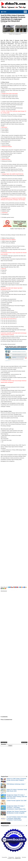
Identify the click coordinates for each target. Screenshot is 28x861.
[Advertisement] (14, 524)
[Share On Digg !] (15, 587)
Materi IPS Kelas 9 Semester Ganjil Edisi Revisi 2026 (17, 790)
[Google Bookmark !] (2, 588)
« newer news (4, 742)
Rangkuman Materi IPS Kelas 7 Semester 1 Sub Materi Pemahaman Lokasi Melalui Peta (16, 807)
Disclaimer (24, 857)
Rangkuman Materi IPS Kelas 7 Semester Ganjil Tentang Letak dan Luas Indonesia (17, 796)
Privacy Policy (18, 857)
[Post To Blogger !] (21, 587)
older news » (24, 742)
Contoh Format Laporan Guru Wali (16, 800)
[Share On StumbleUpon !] (14, 587)
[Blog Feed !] (5, 588)
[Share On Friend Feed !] (23, 587)
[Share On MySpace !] (24, 587)
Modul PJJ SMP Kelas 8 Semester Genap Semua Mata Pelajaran (16, 779)
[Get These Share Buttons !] (1, 588)
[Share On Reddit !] (18, 587)
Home (4, 11)
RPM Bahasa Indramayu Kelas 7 (16, 784)
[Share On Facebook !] (10, 587)
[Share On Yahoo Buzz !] (25, 587)
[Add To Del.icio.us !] (13, 587)
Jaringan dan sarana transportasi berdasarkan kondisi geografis (16, 812)
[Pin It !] (17, 587)
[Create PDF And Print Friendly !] (4, 588)
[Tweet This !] (8, 587)
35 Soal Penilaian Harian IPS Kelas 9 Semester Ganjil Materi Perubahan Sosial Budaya (17, 818)
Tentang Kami (11, 857)
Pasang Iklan (4, 857)
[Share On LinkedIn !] (20, 587)
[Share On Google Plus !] (11, 587)
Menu (25, 11)
